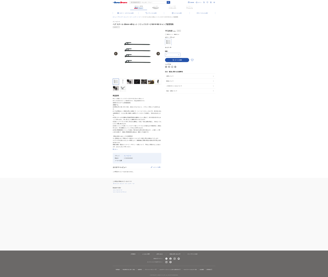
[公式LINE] (170, 262)
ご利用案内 (132, 254)
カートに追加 (178, 60)
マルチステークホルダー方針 (190, 269)
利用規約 (118, 269)
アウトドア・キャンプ (123, 17)
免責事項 (140, 269)
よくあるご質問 (146, 254)
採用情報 (209, 269)
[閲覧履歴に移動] (204, 2)
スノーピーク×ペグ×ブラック (120, 192)
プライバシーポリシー (150, 269)
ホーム (114, 17)
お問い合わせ (159, 254)
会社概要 (202, 269)
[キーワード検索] (168, 2)
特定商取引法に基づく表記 (129, 269)
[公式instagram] (175, 259)
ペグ (139, 17)
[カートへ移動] (211, 2)
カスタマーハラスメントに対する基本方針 (169, 269)
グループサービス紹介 (192, 254)
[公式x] (166, 259)
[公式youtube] (179, 259)
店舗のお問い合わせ (174, 254)
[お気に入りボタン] (192, 60)
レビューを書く (157, 167)
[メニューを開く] (214, 2)
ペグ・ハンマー (133, 17)
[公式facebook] (170, 259)
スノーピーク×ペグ (118, 190)
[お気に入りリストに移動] (207, 2)
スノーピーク (116, 21)
